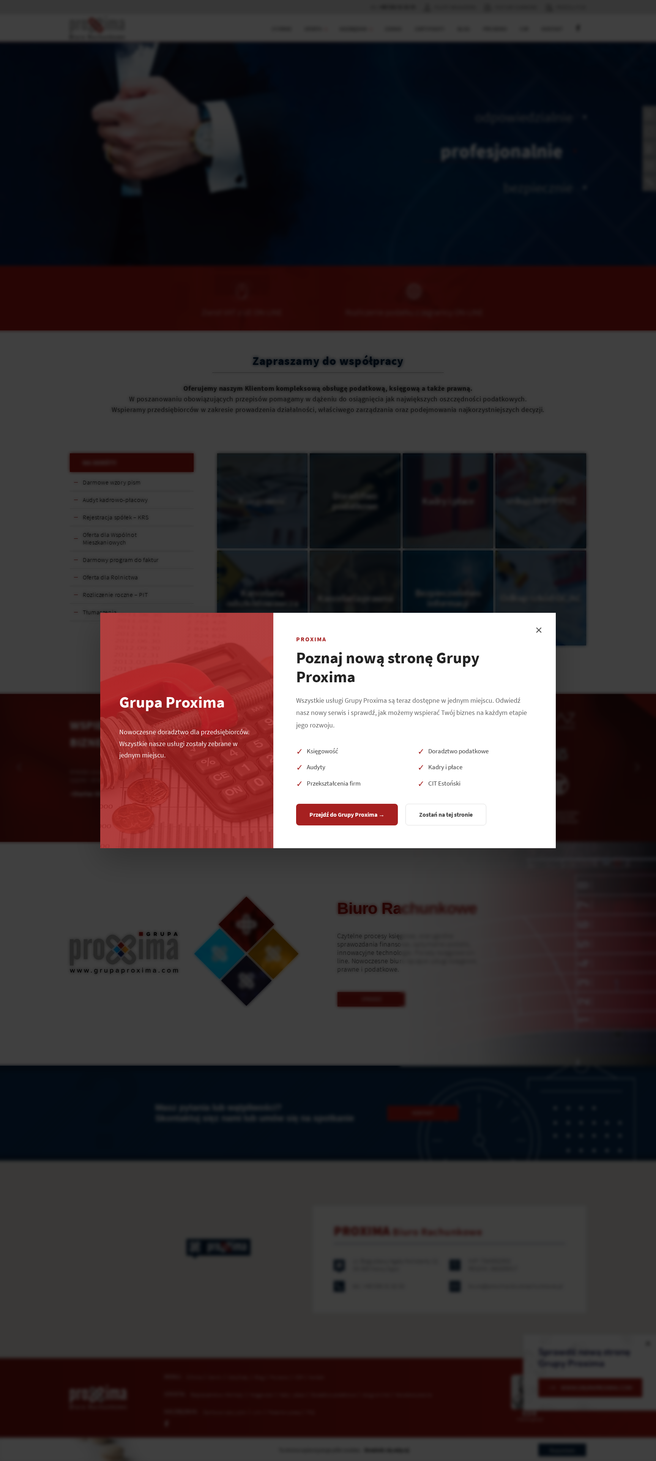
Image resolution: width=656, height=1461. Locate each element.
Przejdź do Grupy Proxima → (347, 815)
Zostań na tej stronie (446, 815)
